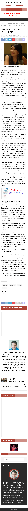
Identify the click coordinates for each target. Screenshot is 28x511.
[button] (26, 19)
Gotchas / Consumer (12, 23)
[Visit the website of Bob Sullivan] (14, 373)
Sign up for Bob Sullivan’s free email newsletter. (13, 279)
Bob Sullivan (13, 35)
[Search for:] (14, 459)
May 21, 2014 (5, 35)
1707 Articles (20, 352)
